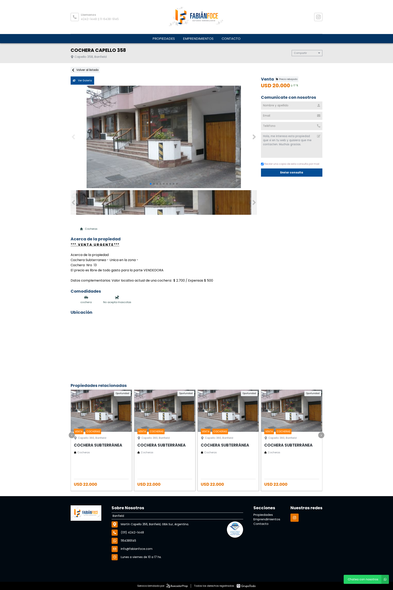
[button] (254, 137)
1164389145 (128, 541)
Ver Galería (84, 80)
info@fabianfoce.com (136, 549)
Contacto (231, 38)
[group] (164, 137)
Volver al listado (87, 70)
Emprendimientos (198, 38)
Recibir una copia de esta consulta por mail (291, 164)
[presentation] (72, 435)
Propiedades (163, 38)
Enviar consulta (291, 172)
